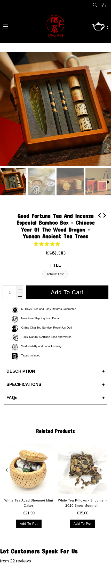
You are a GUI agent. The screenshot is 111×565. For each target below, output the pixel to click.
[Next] (104, 214)
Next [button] (101, 470)
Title (55, 265)
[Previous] (99, 214)
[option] (40, 182)
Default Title (55, 274)
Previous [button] (6, 470)
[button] (47, 244)
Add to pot (29, 524)
